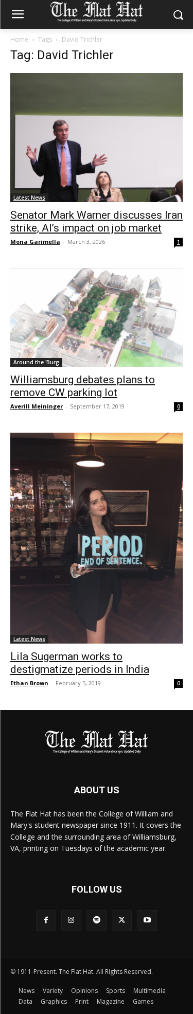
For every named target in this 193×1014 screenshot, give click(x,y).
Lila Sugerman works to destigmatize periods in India (79, 662)
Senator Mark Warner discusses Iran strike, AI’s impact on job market (96, 221)
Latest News (29, 197)
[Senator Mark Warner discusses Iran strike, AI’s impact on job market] (96, 137)
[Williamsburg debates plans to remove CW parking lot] (96, 317)
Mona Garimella (35, 241)
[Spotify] (96, 920)
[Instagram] (71, 920)
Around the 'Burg (36, 362)
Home (19, 39)
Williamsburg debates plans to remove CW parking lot (82, 386)
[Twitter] (122, 920)
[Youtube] (147, 920)
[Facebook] (46, 920)
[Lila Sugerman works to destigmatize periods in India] (96, 538)
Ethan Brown (29, 683)
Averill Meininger (36, 406)
